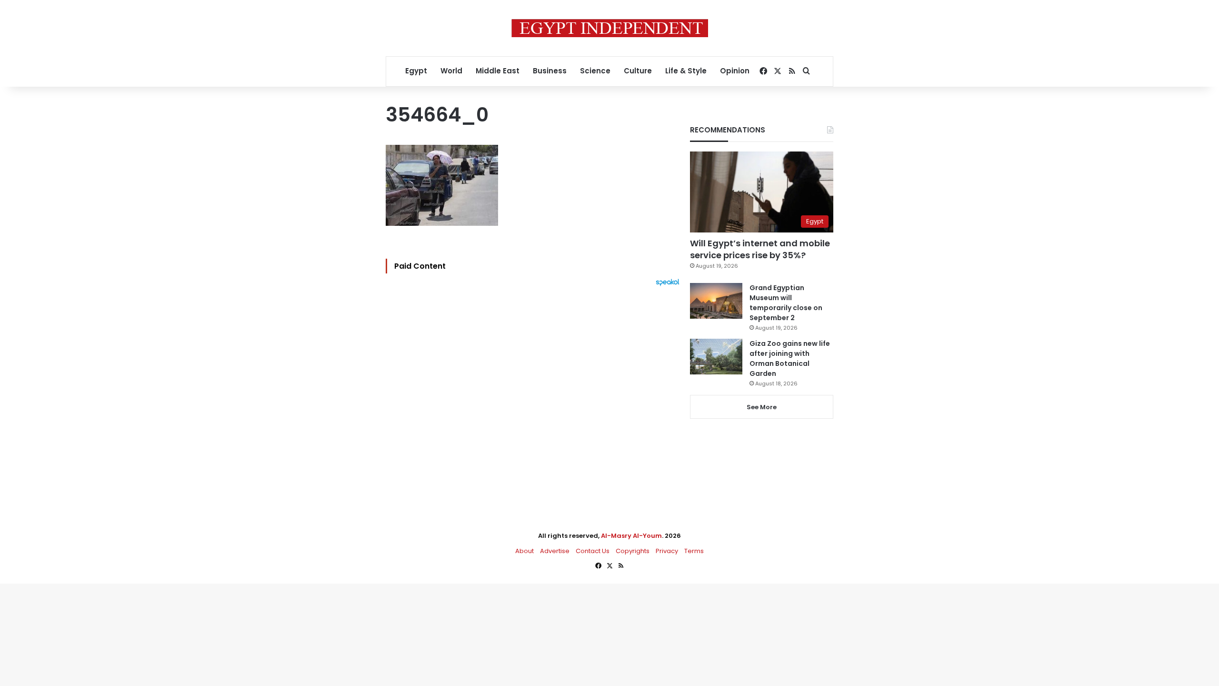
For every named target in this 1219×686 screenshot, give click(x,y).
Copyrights (632, 550)
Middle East (498, 71)
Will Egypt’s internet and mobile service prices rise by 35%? (760, 249)
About (524, 550)
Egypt (416, 71)
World (451, 71)
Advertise (555, 550)
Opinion (734, 71)
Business (550, 71)
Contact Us (593, 550)
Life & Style (686, 71)
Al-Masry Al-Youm (631, 535)
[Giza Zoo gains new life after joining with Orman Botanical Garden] (716, 356)
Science (595, 71)
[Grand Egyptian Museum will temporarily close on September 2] (716, 301)
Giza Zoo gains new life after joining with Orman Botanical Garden (789, 358)
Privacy (667, 550)
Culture (638, 71)
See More (762, 407)
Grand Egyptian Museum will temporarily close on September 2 (785, 303)
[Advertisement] (535, 391)
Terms (694, 550)
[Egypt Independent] (609, 28)
